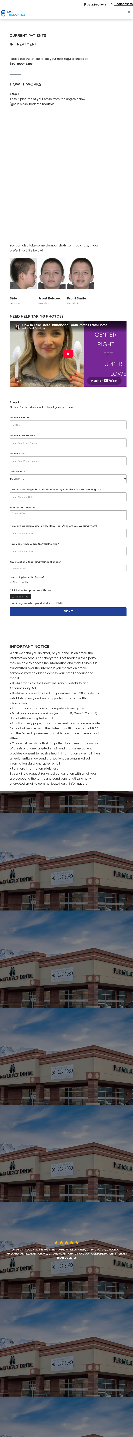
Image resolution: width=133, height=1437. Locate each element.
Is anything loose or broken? (27, 577)
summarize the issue (22, 507)
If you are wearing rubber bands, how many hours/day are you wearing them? (57, 489)
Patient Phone (18, 453)
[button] (129, 12)
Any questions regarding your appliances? (35, 562)
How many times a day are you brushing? (34, 544)
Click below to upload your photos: (31, 590)
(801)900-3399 (21, 64)
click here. (51, 768)
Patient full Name (20, 417)
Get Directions (96, 4)
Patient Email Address (22, 435)
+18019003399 (123, 4)
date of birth (17, 471)
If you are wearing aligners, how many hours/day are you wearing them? (53, 526)
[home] (13, 12)
